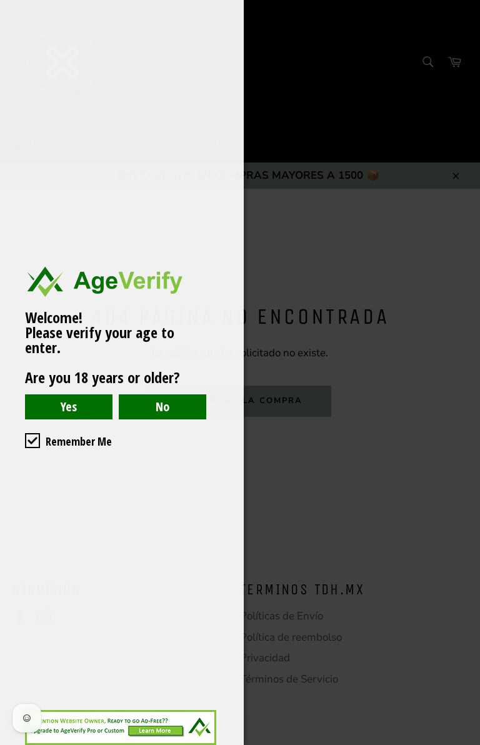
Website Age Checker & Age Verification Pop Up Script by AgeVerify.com (464, 742)
